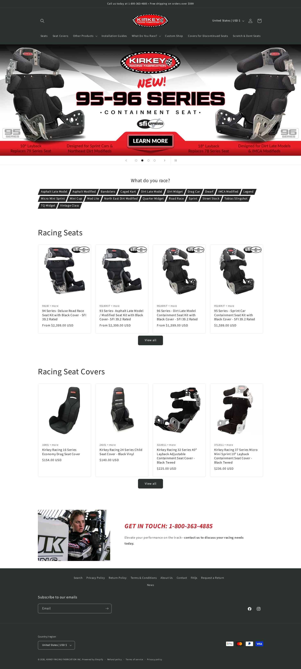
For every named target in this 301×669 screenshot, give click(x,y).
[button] (42, 20)
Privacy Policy (95, 578)
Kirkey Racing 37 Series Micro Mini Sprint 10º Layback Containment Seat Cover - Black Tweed (236, 456)
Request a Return (212, 578)
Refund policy (114, 659)
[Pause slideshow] (174, 160)
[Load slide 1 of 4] (136, 160)
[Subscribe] (106, 608)
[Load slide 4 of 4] (155, 160)
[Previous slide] (126, 160)
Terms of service (134, 659)
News (150, 585)
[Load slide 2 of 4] (142, 160)
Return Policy (118, 578)
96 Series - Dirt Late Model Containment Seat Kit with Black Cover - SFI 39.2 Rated (177, 315)
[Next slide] (164, 160)
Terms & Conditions (144, 578)
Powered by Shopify (92, 659)
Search (78, 578)
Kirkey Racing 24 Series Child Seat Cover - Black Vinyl (121, 452)
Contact (182, 578)
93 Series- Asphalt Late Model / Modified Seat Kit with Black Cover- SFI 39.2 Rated (121, 315)
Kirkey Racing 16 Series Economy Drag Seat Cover (61, 452)
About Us (167, 578)
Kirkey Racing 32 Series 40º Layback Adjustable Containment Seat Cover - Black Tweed (177, 456)
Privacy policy (154, 659)
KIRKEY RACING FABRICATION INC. (64, 659)
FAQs (194, 578)
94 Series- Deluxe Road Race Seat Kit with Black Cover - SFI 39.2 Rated (64, 315)
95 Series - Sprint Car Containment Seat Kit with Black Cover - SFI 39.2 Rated (234, 315)
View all (150, 340)
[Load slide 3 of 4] (148, 160)
